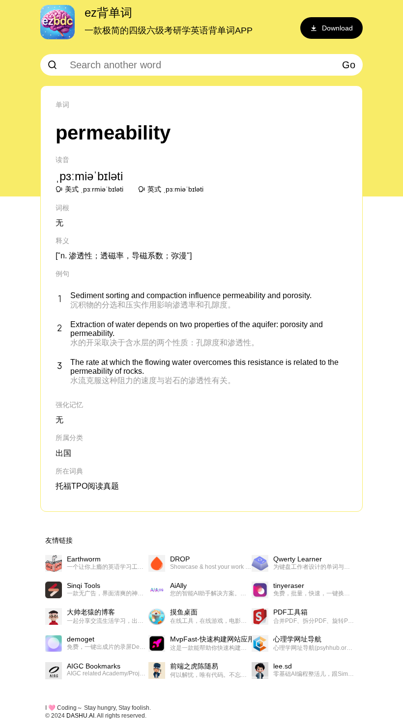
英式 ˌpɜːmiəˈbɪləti (175, 189)
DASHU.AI (80, 715)
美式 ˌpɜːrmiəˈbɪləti (94, 189)
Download (337, 28)
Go (348, 64)
